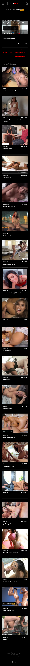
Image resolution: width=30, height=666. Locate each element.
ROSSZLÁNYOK (6, 49)
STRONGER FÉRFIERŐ (20, 57)
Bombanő (15, 80)
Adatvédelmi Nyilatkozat (15, 653)
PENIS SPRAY (18, 49)
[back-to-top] (26, 661)
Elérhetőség (15, 654)
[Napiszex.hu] (20, 10)
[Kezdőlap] (15, 3)
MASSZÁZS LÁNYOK (7, 53)
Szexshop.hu (5, 57)
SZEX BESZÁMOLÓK (20, 53)
